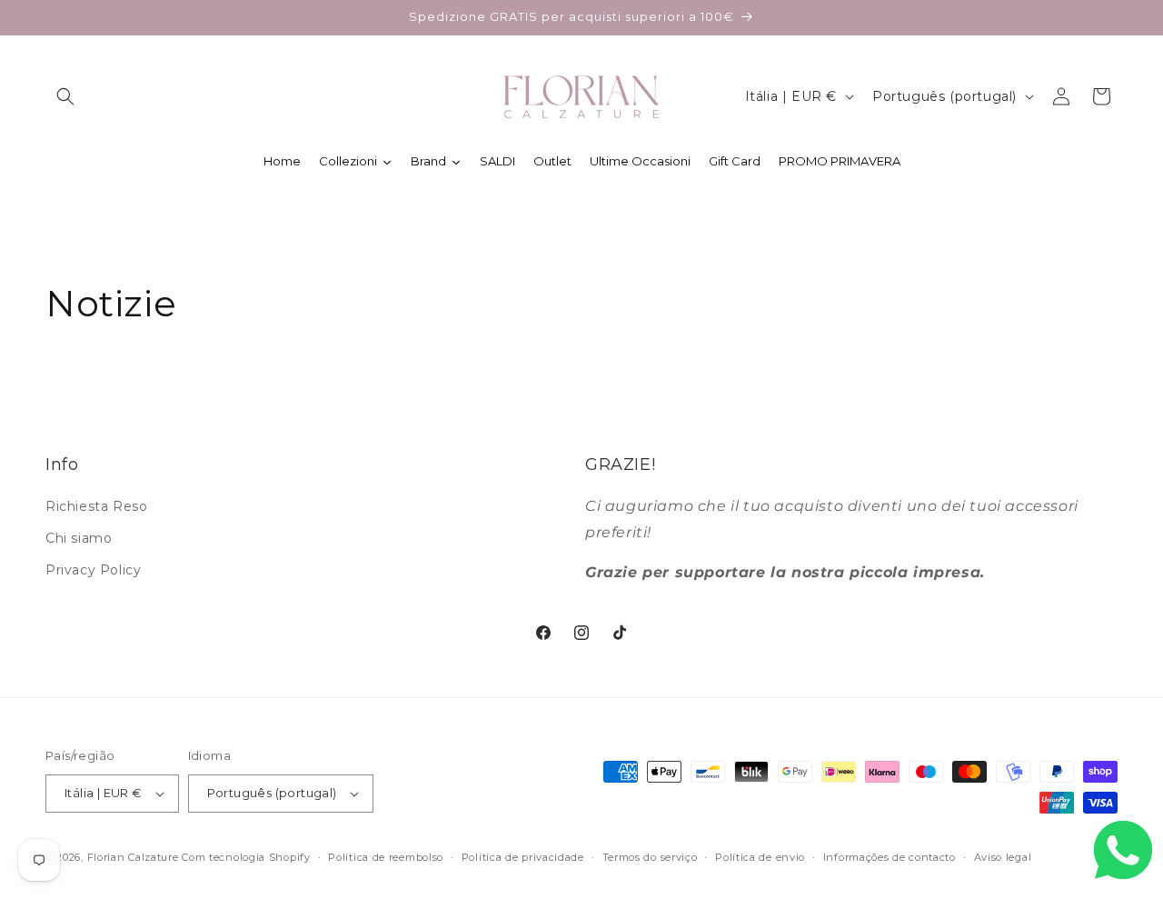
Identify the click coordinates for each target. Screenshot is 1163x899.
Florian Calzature (133, 857)
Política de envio (760, 857)
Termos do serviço (650, 857)
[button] (65, 96)
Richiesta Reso (96, 506)
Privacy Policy (93, 570)
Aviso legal (1003, 857)
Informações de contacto (889, 857)
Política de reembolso (385, 857)
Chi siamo (78, 538)
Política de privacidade (523, 857)
